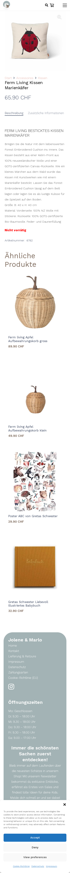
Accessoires (24, 78)
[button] (64, 804)
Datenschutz (37, 866)
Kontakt (13, 651)
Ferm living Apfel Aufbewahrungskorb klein (27, 428)
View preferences (35, 857)
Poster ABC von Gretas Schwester (33, 516)
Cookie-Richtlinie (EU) (23, 678)
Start (8, 78)
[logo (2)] (6, 5)
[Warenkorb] (52, 5)
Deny (35, 847)
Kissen (42, 78)
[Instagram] (11, 686)
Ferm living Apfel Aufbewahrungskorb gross (27, 339)
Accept (35, 837)
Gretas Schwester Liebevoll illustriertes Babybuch (28, 603)
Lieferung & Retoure (22, 656)
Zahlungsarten (18, 672)
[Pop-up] (46, 5)
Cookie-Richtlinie (21, 866)
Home (12, 645)
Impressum (51, 866)
